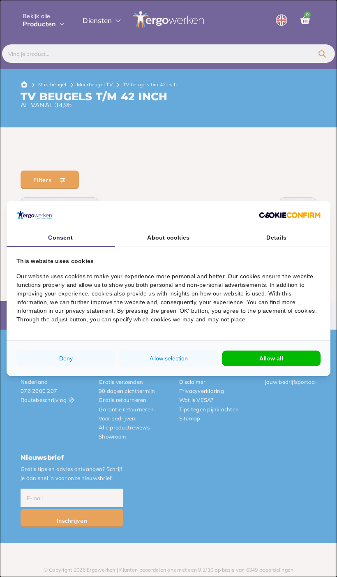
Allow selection (169, 358)
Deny (66, 358)
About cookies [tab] (168, 237)
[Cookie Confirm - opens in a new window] (290, 215)
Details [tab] (276, 237)
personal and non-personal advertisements (208, 285)
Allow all (271, 358)
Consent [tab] (60, 237)
